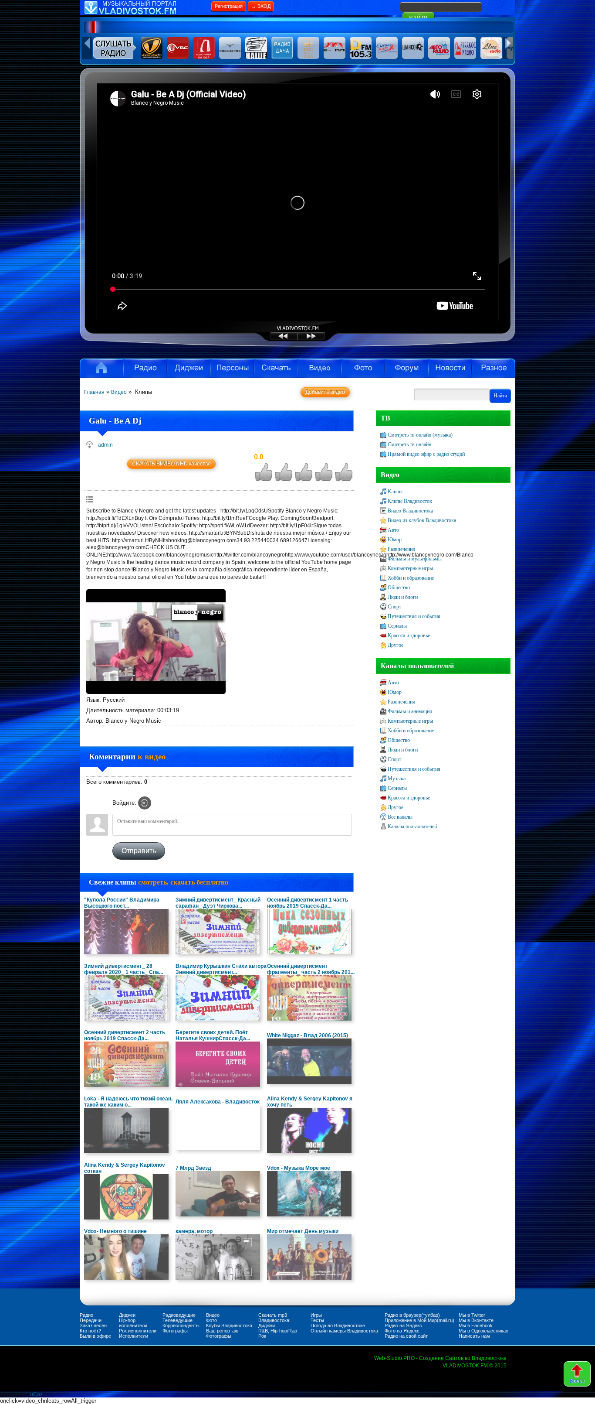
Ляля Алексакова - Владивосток (218, 1102)
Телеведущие (177, 1320)
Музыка (397, 778)
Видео (319, 368)
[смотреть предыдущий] (275, 339)
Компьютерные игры (410, 568)
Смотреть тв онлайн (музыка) (420, 435)
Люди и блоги (403, 597)
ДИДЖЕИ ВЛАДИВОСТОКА (188, 368)
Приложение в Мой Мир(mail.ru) (419, 1320)
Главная (94, 392)
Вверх (577, 1381)
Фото (211, 1320)
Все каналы (400, 817)
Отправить (139, 850)
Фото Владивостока (363, 368)
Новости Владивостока (450, 368)
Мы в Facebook (476, 1325)
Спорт (394, 607)
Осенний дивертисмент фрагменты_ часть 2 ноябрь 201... (311, 969)
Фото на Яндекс (402, 1330)
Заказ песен (93, 1325)
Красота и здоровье (409, 635)
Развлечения (401, 549)
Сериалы (397, 626)
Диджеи (127, 1315)
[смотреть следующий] (319, 339)
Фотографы (175, 1330)
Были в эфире (95, 1336)
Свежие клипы (158, 882)
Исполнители (232, 368)
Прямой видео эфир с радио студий (426, 454)
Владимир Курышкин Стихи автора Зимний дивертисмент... (221, 969)
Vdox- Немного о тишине (115, 1231)
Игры (316, 1315)
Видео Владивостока (410, 511)
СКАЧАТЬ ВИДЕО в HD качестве (171, 464)
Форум (406, 368)
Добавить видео (325, 392)
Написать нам (474, 1336)
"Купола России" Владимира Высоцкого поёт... (121, 903)
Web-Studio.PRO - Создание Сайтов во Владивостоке (440, 1358)
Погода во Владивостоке (338, 1325)
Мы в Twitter (472, 1315)
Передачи (90, 1320)
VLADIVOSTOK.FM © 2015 (475, 1366)
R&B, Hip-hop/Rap (277, 1330)
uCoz (36, 1394)
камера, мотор (194, 1231)
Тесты (317, 1320)
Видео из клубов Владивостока (422, 520)
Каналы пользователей (412, 826)
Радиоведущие (179, 1315)
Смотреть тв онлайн (409, 444)
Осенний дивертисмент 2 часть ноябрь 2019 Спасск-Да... (124, 1035)
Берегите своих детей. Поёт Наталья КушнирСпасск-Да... (213, 1035)
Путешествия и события (414, 616)
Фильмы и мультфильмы (415, 559)
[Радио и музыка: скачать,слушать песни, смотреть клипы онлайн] (145, 13)
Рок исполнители (137, 1330)
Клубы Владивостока (229, 1325)
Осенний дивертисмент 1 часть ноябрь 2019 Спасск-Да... (307, 903)
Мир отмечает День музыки (302, 1231)
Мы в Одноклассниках (483, 1330)
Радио (145, 368)
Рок (262, 1336)
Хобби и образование (411, 578)
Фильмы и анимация (410, 711)
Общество (399, 587)
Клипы (395, 491)
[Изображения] (156, 641)
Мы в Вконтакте (476, 1320)
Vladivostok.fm (101, 368)
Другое (395, 645)
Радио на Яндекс (403, 1325)
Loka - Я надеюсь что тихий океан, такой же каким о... (128, 1102)
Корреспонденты (180, 1325)
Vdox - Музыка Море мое (298, 1168)
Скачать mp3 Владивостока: (274, 1317)
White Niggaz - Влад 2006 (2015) (307, 1035)
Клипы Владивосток (410, 501)
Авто (393, 530)
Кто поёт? (90, 1330)
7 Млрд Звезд (193, 1168)
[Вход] (144, 803)
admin (105, 445)
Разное (493, 368)
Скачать (276, 368)
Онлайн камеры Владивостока (344, 1330)
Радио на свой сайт (406, 1336)
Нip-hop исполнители (133, 1323)
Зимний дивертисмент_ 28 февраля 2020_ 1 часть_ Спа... (123, 969)
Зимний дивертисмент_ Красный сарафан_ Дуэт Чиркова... (218, 903)
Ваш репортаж (222, 1330)
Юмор (395, 539)
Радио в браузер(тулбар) (412, 1315)
